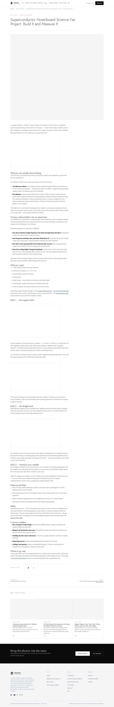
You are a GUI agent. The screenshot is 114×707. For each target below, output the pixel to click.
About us (90, 675)
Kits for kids (50, 682)
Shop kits (99, 3)
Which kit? (70, 688)
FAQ (68, 3)
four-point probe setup (18, 558)
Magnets (40, 3)
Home (12, 9)
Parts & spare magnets (53, 685)
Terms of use (44, 703)
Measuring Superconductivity (18, 580)
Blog (45, 3)
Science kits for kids (31, 3)
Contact (90, 682)
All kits (48, 675)
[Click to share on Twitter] (28, 568)
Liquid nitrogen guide (72, 682)
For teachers (97, 653)
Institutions (63, 3)
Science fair (20, 9)
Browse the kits (82, 653)
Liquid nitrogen (53, 3)
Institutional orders (93, 678)
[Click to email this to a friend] (38, 568)
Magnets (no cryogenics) (53, 678)
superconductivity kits (45, 291)
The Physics (70, 675)
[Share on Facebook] (33, 568)
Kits (23, 3)
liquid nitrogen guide (62, 293)
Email (21, 695)
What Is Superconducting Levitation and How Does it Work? (92, 581)
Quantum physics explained (74, 678)
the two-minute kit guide (61, 291)
